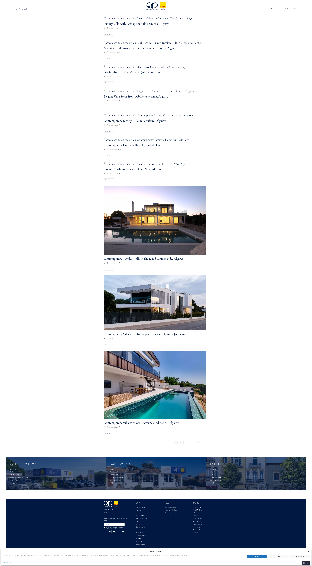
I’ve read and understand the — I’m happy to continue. (115, 528)
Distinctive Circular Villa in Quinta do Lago (132, 72)
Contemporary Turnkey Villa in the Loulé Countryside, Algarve (143, 258)
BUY (18, 9)
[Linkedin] (118, 531)
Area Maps (196, 527)
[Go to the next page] (203, 442)
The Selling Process (170, 507)
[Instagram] (110, 531)
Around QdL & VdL (141, 518)
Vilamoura (139, 524)
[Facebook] (105, 531)
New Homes (139, 541)
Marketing (168, 513)
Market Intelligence (199, 518)
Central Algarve (141, 527)
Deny (278, 556)
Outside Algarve (141, 535)
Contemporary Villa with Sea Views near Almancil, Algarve (141, 423)
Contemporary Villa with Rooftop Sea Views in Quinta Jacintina (144, 334)
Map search (139, 510)
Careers (195, 533)
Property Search (141, 507)
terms (121, 527)
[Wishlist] (291, 8)
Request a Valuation (171, 510)
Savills (195, 516)
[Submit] (128, 524)
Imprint (10, 562)
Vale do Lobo (140, 516)
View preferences (299, 556)
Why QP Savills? (198, 521)
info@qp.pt (107, 512)
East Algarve (140, 530)
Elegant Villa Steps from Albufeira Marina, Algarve (136, 96)
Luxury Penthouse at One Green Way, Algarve (133, 169)
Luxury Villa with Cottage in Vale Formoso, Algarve (136, 24)
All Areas (138, 538)
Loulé (137, 521)
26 (199, 442)
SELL (25, 9)
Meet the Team (197, 507)
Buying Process (140, 544)
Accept (257, 556)
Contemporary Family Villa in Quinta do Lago (133, 145)
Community (196, 530)
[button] (309, 551)
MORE (268, 8)
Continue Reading (109, 34)
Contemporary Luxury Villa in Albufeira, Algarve (135, 121)
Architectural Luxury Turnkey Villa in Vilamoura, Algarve (140, 48)
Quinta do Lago (140, 513)
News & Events (197, 524)
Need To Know (197, 510)
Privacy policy (5, 562)
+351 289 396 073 (109, 510)
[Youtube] (114, 531)
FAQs (195, 513)
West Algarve (140, 533)
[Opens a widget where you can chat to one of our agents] (305, 563)
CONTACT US (281, 8)
